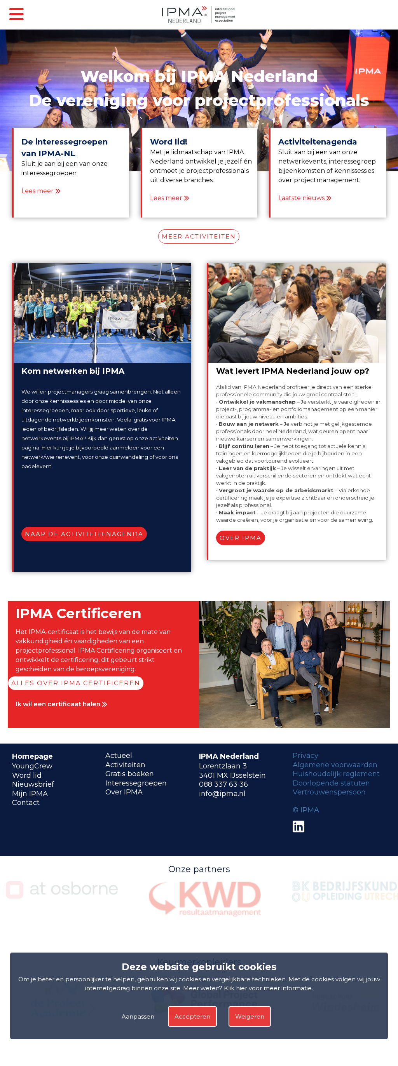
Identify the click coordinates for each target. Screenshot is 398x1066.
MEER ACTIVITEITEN (199, 236)
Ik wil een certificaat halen (59, 704)
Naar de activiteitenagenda (84, 534)
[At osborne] (62, 896)
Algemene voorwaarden (335, 765)
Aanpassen (138, 1016)
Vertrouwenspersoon (329, 792)
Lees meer (37, 191)
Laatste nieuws (301, 198)
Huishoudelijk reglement (336, 774)
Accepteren (192, 1016)
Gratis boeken (129, 774)
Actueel (118, 755)
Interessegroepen (136, 783)
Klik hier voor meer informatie (268, 988)
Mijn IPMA (30, 793)
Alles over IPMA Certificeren (75, 683)
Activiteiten (125, 765)
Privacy (305, 755)
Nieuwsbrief (33, 784)
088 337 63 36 (223, 784)
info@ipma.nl (222, 793)
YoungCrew (32, 766)
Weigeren (249, 1016)
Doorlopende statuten (331, 783)
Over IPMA (241, 538)
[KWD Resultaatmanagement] (205, 915)
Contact (26, 802)
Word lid (27, 775)
